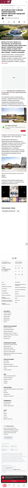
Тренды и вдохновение (9, 405)
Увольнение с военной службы (10, 344)
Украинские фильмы (8, 377)
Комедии (5, 381)
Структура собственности (20, 296)
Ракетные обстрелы (8, 327)
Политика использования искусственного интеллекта (7, 301)
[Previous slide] (3, 192)
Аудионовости (7, 320)
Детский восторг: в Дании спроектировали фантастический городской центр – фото (21, 5)
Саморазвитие (7, 394)
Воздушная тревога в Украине (10, 333)
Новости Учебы (7, 387)
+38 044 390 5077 (18, 262)
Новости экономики (9, 359)
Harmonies (4, 63)
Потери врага (7, 338)
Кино (5, 374)
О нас (3, 282)
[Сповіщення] (26, 2)
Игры (16, 302)
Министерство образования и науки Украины (13, 389)
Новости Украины (7, 314)
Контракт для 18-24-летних (9, 349)
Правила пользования (6, 295)
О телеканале (4, 288)
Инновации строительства (9, 5)
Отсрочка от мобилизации (9, 351)
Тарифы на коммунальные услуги (11, 366)
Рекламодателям (5, 293)
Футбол (5, 413)
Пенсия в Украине (7, 369)
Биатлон (5, 417)
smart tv (5, 450)
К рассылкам (8, 437)
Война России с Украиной (10, 326)
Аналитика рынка (7, 402)
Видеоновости (7, 318)
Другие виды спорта (8, 419)
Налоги (5, 368)
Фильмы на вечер (7, 379)
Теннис (5, 415)
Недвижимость (7, 400)
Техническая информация (20, 289)
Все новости (7, 311)
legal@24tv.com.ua (16, 469)
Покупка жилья (7, 404)
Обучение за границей (8, 396)
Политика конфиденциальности (6, 298)
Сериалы (5, 383)
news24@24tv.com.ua (6, 262)
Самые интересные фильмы (10, 375)
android (5, 446)
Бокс (5, 411)
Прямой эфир (7, 316)
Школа (5, 390)
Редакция (3, 284)
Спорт (5, 410)
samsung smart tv (14, 450)
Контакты (17, 291)
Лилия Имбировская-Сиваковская (11, 18)
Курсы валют (6, 362)
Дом (2, 5)
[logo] (8, 2)
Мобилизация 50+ (7, 346)
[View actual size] (21, 187)
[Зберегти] (24, 22)
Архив (16, 298)
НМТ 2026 (6, 392)
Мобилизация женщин (8, 348)
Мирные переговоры (8, 331)
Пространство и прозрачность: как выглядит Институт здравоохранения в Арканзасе (13, 92)
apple (14, 446)
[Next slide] (24, 192)
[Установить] (14, 479)
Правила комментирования (20, 287)
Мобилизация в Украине (10, 342)
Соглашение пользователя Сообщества (20, 285)
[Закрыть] (25, 477)
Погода (5, 321)
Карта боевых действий (9, 329)
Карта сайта (17, 300)
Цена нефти (6, 360)
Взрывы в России (7, 336)
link (15, 268)
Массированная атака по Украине (11, 334)
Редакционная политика (6, 286)
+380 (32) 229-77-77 (9, 468)
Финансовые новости (8, 364)
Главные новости (7, 312)
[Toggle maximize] (25, 187)
